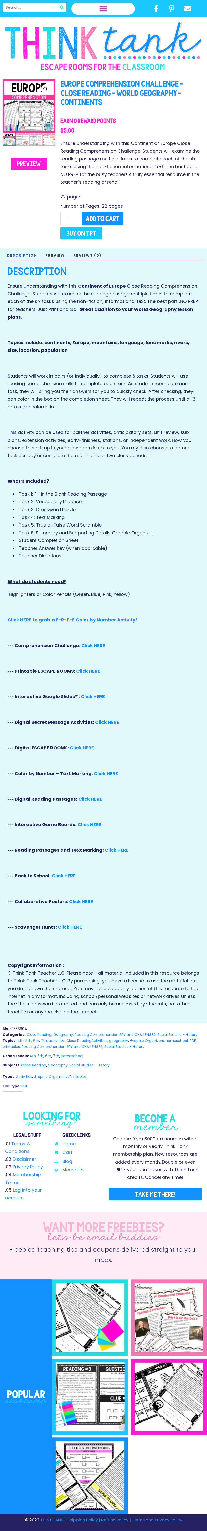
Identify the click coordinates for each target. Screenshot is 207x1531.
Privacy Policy (28, 1167)
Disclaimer (24, 1159)
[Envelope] (188, 8)
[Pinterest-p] (171, 8)
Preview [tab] (55, 255)
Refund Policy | (116, 1520)
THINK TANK (51, 1520)
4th (20, 1040)
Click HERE (93, 645)
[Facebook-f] (156, 8)
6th (36, 1040)
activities (57, 1040)
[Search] (61, 7)
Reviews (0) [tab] (87, 255)
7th (44, 1040)
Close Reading (39, 1034)
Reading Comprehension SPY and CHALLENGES (115, 1034)
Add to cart (102, 219)
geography (118, 1040)
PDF (193, 1040)
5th (28, 1040)
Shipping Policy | (84, 1520)
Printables (78, 1076)
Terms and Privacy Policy (156, 1520)
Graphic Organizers (147, 1040)
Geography (63, 1034)
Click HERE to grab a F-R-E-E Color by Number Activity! (72, 620)
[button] (103, 9)
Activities (24, 1076)
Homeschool (72, 1055)
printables (11, 1046)
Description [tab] (22, 255)
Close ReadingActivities (86, 1040)
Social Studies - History (177, 1034)
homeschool (177, 1040)
